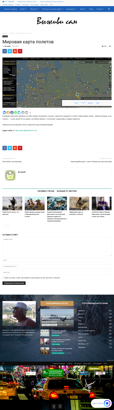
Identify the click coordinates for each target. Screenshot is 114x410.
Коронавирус (56, 344)
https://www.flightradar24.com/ (26, 130)
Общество (33, 9)
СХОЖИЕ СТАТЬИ (45, 191)
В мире (22, 9)
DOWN (60, 406)
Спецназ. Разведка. (58, 353)
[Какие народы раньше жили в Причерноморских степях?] (35, 203)
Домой (4, 33)
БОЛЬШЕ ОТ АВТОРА (67, 191)
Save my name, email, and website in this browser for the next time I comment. (32, 278)
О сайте (17, 4)
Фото (51, 4)
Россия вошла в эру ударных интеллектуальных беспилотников (55, 319)
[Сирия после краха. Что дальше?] (12, 203)
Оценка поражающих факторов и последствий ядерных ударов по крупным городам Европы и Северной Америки (57, 216)
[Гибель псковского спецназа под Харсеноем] (44, 350)
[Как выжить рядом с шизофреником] (44, 333)
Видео (91, 9)
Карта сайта (44, 4)
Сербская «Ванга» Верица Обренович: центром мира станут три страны (101, 214)
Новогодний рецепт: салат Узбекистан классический (91, 162)
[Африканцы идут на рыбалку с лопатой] (79, 203)
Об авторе (25, 4)
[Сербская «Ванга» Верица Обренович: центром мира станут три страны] (102, 203)
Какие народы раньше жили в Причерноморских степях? (34, 214)
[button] (109, 9)
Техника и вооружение (49, 325)
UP (53, 406)
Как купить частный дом (11, 162)
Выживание (70, 9)
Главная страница (7, 4)
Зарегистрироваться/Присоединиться (52, 1)
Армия (82, 9)
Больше (99, 9)
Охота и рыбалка (75, 209)
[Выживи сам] (57, 21)
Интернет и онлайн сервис (51, 9)
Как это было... (29, 209)
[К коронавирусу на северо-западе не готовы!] (44, 341)
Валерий (8, 46)
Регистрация (35, 4)
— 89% (30, 373)
